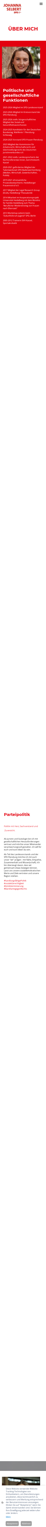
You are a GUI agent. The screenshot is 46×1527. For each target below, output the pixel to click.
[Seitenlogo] (12, 8)
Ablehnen (26, 1523)
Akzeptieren (12, 1523)
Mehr (8, 1516)
